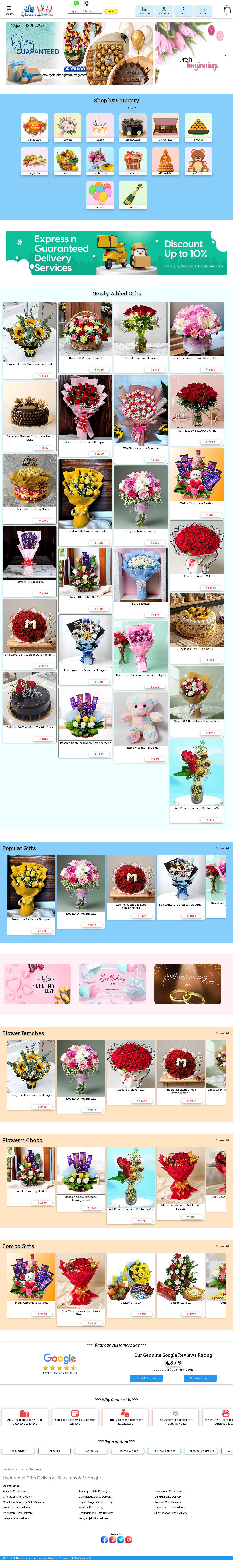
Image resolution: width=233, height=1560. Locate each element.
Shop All (132, 108)
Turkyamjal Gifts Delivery (94, 1518)
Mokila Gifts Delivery (91, 1507)
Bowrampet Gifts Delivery (169, 1491)
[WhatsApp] (76, 3)
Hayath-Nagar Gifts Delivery (95, 1502)
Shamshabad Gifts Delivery (170, 1512)
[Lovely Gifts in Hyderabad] (37, 1012)
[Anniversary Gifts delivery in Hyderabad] (188, 1012)
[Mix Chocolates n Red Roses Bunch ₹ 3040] (181, 1148)
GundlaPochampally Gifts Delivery (23, 1502)
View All (223, 848)
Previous (156, 54)
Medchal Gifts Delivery (16, 1507)
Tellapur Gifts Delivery (16, 1518)
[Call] (86, 3)
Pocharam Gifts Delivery (18, 1512)
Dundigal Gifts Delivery (168, 1496)
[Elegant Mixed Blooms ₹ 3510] (82, 856)
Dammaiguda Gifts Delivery (95, 1496)
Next (225, 54)
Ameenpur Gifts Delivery (93, 1491)
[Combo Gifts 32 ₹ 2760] (181, 1254)
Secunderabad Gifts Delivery (96, 1512)
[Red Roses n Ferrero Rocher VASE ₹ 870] (132, 1148)
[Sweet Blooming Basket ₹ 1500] (32, 1148)
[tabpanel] (191, 54)
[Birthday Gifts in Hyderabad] (113, 1012)
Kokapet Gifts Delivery (167, 1502)
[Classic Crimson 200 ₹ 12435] (132, 1041)
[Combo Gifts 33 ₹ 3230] (132, 1254)
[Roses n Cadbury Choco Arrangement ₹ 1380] (82, 1148)
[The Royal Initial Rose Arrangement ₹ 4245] (132, 856)
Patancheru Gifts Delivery (169, 1507)
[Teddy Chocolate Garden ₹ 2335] (32, 1254)
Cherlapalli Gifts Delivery (17, 1496)
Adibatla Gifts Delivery (16, 1491)
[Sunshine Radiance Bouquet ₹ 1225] (32, 856)
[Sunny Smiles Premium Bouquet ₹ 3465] (32, 1041)
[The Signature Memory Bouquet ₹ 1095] (181, 856)
